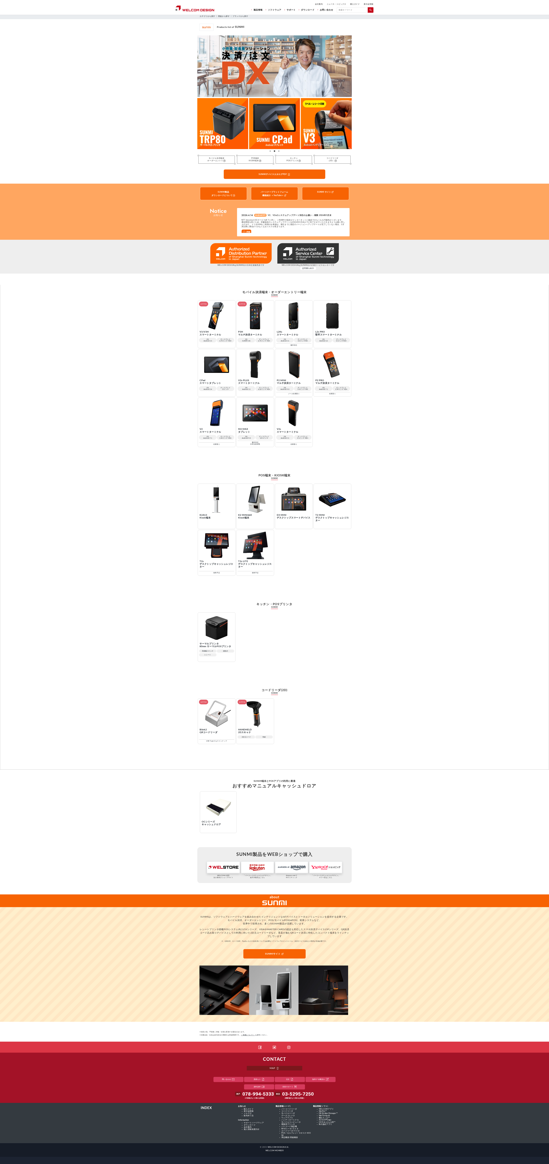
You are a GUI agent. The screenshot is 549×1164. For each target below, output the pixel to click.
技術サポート (290, 1087)
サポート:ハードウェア (254, 1123)
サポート (291, 10)
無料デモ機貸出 (320, 1079)
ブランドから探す (240, 16)
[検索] (370, 10)
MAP (274, 1068)
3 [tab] (278, 151)
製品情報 (258, 10)
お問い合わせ (326, 10)
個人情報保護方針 (251, 1129)
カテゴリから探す (207, 16)
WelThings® (324, 1115)
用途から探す (224, 16)
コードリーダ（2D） (332, 159)
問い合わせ (228, 1079)
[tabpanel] (274, 123)
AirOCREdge (325, 1120)
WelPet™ (323, 1111)
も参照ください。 (254, 1035)
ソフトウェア (274, 10)
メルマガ (248, 1113)
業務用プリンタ (288, 1124)
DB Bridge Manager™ (328, 1113)
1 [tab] (270, 151)
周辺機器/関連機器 (289, 1137)
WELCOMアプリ (326, 1109)
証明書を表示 (308, 268)
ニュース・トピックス (336, 4)
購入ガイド (355, 4)
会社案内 (319, 4)
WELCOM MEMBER (274, 1150)
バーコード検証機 (289, 1126)
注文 (290, 1079)
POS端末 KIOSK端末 (254, 159)
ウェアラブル (287, 1118)
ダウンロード (307, 10)
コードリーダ (287, 1111)
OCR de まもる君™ (327, 1122)
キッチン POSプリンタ (292, 159)
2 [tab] (274, 151)
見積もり (259, 1079)
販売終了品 (248, 1115)
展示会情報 (368, 4)
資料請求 (259, 1087)
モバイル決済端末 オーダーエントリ (215, 159)
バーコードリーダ (289, 1109)
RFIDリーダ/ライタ (290, 1129)
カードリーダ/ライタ (290, 1131)
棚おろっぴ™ (324, 1118)
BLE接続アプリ (325, 1124)
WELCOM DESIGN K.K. (278, 1147)
